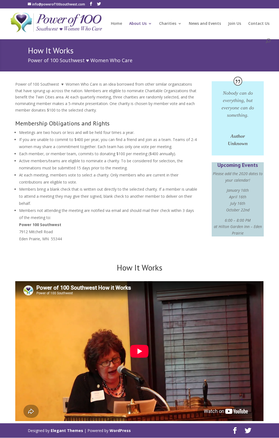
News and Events (205, 24)
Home (116, 24)
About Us (138, 24)
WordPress (120, 430)
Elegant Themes (67, 430)
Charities (167, 24)
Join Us (234, 24)
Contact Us (258, 24)
